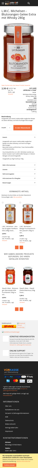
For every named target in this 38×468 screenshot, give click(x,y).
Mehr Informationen (9, 165)
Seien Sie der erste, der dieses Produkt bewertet (16, 85)
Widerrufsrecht (10, 424)
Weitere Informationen (23, 461)
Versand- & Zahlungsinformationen (20, 345)
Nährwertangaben (8, 174)
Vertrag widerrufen (11, 428)
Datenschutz (9, 420)
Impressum (9, 431)
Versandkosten (7, 395)
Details (5, 137)
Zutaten (5, 169)
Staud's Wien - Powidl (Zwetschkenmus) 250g (27, 290)
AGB (6, 417)
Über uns (8, 406)
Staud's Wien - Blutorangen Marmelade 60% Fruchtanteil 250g (10, 291)
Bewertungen (7, 183)
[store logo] (12, 3)
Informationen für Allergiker (11, 178)
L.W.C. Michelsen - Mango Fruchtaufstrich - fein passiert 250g (28, 229)
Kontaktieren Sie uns (12, 410)
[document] (19, 461)
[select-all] (17, 197)
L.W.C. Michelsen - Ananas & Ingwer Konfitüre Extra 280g (10, 228)
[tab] (19, 137)
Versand (10, 94)
